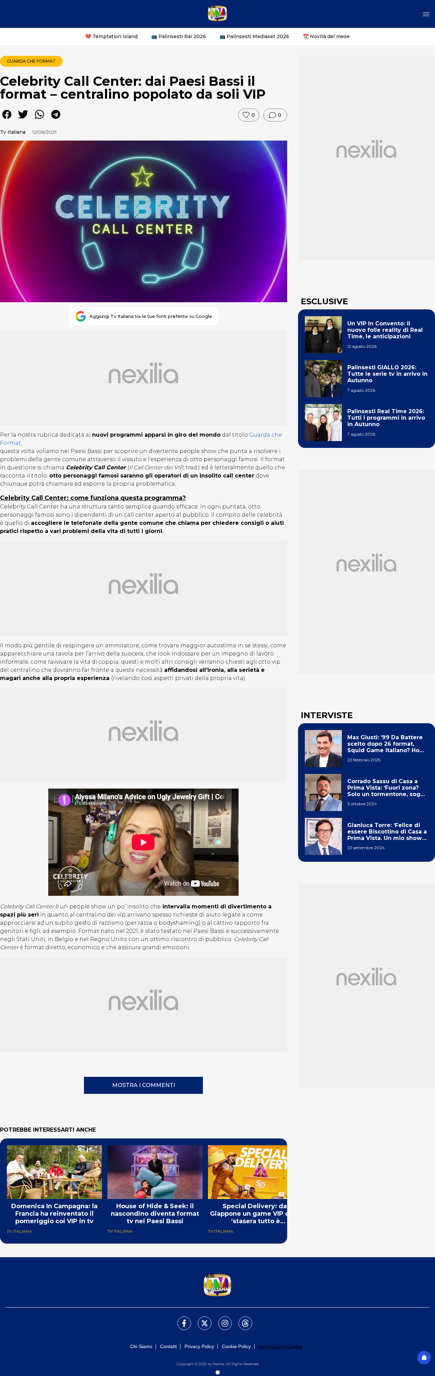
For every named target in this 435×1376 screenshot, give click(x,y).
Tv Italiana (12, 132)
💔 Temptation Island (111, 36)
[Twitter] (200, 1319)
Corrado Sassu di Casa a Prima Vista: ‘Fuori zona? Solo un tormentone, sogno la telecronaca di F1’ (387, 788)
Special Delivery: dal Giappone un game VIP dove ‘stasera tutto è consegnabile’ (255, 1213)
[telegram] (56, 119)
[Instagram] (221, 1319)
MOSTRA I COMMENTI (143, 1085)
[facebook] (7, 119)
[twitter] (23, 119)
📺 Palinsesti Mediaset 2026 (254, 36)
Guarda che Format (31, 61)
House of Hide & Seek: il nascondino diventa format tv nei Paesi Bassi (155, 1213)
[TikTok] (241, 1319)
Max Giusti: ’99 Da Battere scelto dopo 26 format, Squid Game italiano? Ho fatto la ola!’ (385, 744)
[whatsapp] (39, 119)
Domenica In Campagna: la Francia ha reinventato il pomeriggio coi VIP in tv (54, 1213)
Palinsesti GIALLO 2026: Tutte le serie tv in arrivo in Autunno (387, 374)
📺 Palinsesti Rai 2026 (178, 36)
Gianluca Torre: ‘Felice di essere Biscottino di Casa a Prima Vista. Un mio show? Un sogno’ (387, 832)
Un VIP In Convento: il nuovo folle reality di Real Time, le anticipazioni (385, 330)
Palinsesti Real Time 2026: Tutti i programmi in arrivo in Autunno (386, 417)
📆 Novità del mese (326, 36)
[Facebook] (180, 1319)
